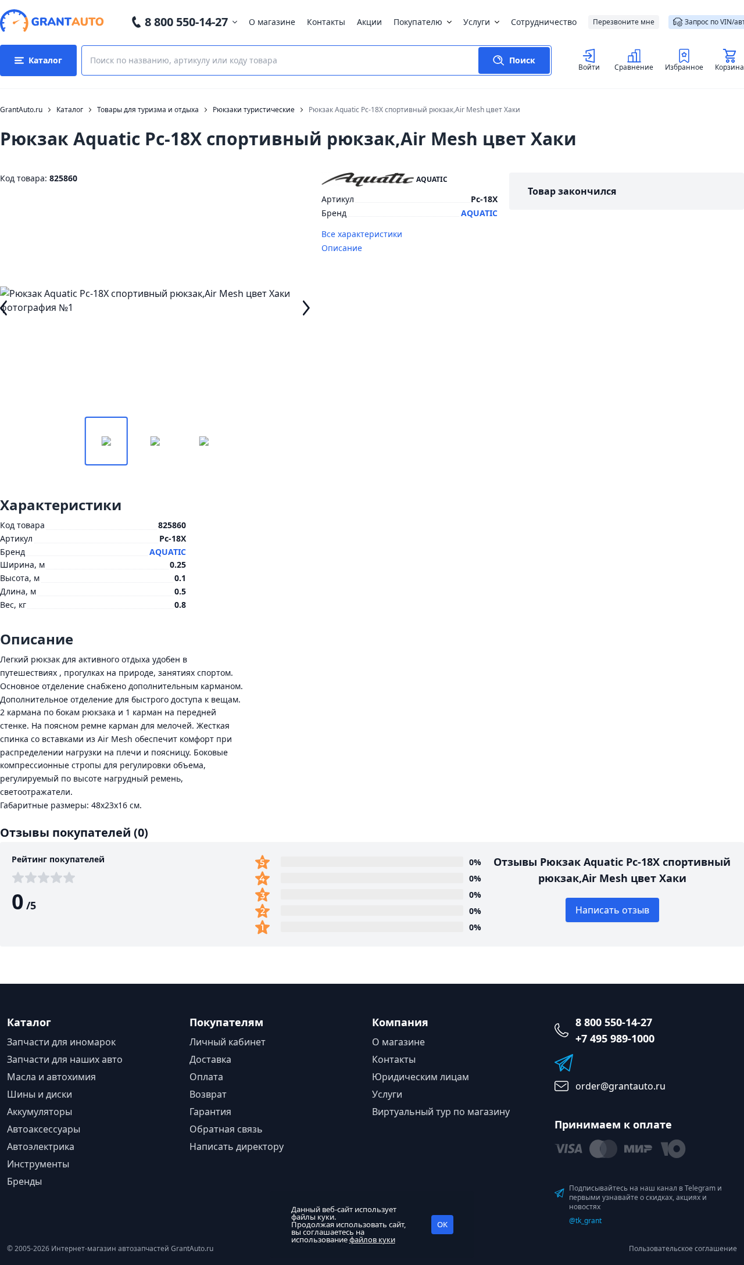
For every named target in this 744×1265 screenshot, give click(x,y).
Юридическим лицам (420, 1076)
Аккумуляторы (39, 1111)
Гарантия (210, 1111)
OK (442, 1224)
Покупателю (418, 21)
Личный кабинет (227, 1041)
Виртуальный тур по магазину (441, 1111)
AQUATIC (479, 212)
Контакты (326, 21)
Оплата (206, 1076)
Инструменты (38, 1164)
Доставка (210, 1059)
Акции (369, 21)
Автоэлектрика (40, 1146)
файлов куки (372, 1239)
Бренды (24, 1181)
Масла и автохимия (51, 1076)
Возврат (208, 1094)
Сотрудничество (544, 21)
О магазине (272, 21)
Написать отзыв (612, 910)
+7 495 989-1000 (614, 1038)
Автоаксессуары (43, 1129)
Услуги (476, 21)
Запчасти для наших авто (65, 1059)
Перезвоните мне (623, 22)
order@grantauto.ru (620, 1086)
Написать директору (236, 1146)
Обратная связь (226, 1129)
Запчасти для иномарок (61, 1041)
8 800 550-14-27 (186, 22)
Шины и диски (39, 1094)
